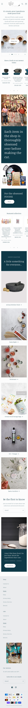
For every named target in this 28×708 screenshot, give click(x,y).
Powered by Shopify (18, 705)
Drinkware (13, 379)
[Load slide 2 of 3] (14, 54)
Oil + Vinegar (13, 454)
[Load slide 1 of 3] (12, 54)
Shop (9, 201)
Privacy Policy (7, 598)
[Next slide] (18, 54)
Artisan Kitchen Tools (13, 305)
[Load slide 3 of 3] (16, 54)
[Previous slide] (9, 54)
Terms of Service (7, 602)
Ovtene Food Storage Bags (13, 416)
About (4, 587)
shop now (14, 41)
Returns (5, 605)
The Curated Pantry (11, 705)
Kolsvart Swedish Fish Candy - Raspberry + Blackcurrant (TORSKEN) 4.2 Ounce (18, 230)
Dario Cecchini (13, 491)
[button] (2, 4)
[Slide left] (10, 90)
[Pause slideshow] (25, 54)
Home (4, 591)
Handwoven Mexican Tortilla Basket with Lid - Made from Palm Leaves (18, 79)
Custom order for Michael (6, 78)
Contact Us (6, 583)
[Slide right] (17, 90)
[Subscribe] (23, 510)
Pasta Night (13, 342)
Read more (10, 565)
